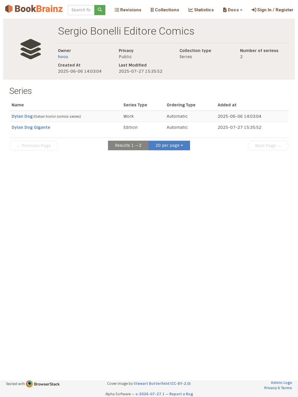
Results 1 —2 (128, 145)
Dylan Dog (22, 116)
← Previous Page (34, 145)
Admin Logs (281, 382)
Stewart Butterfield (151, 383)
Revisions (130, 9)
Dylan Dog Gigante (31, 127)
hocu (63, 56)
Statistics (203, 9)
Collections (166, 9)
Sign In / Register (274, 9)
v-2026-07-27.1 (150, 394)
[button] (233, 10)
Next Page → (268, 145)
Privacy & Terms (278, 388)
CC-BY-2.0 (180, 383)
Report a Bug (181, 394)
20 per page (167, 145)
